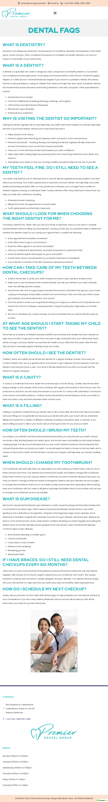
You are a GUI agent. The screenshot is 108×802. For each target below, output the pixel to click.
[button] (55, 13)
